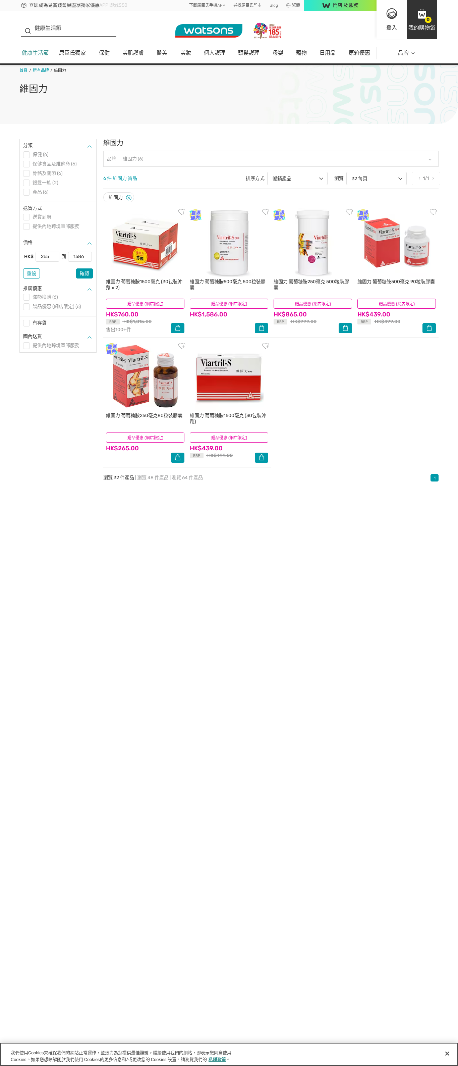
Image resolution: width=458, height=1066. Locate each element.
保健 (104, 53)
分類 (28, 145)
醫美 (162, 53)
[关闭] (447, 1053)
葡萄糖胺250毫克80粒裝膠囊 (144, 415)
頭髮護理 (249, 53)
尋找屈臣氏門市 (247, 5)
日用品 (328, 53)
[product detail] (145, 242)
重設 (31, 273)
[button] (422, 19)
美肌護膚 (133, 53)
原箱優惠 (359, 53)
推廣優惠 (32, 288)
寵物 (301, 53)
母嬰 (278, 53)
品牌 (403, 53)
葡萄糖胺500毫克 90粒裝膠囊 (396, 282)
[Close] (128, 197)
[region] (229, 1054)
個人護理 (214, 53)
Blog (274, 5)
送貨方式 (32, 208)
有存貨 (40, 323)
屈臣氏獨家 (72, 53)
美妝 (185, 53)
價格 (28, 242)
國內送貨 (32, 336)
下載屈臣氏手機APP (207, 5)
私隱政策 (217, 1059)
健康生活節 (35, 53)
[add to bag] (177, 328)
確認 (84, 273)
